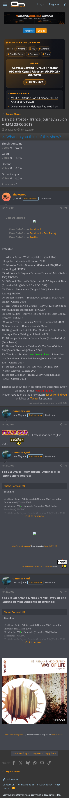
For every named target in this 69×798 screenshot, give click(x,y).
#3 (65, 465)
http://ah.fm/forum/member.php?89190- (39, 566)
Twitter (23, 237)
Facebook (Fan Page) (32, 233)
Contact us (8, 784)
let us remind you (56, 394)
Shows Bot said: (12, 486)
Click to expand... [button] (34, 516)
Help (57, 784)
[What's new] (64, 4)
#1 (65, 208)
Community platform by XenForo (32, 794)
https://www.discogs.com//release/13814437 (34, 735)
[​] (34, 222)
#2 (65, 424)
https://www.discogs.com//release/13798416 (34, 546)
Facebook (25, 229)
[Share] (60, 208)
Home (6, 788)
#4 (65, 591)
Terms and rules (25, 784)
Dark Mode (11, 779)
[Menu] (5, 4)
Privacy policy (44, 784)
